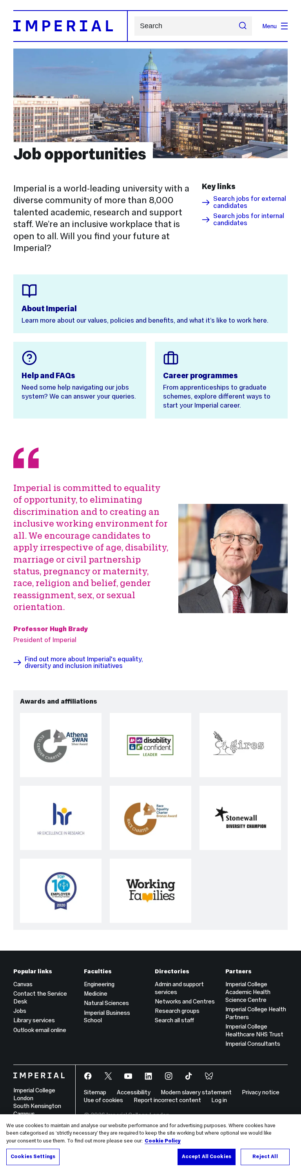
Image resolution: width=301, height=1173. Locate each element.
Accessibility (133, 1092)
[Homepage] (70, 26)
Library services (34, 1020)
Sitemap (95, 1092)
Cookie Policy (163, 1141)
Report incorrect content (167, 1100)
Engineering (99, 984)
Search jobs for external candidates (249, 202)
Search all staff (174, 1020)
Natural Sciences (106, 1003)
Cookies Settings (33, 1156)
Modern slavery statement (196, 1092)
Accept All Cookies (206, 1156)
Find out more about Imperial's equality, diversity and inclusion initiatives (84, 663)
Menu (269, 26)
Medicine (95, 993)
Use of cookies (103, 1100)
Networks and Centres (185, 1001)
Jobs (19, 1010)
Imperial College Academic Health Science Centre (247, 991)
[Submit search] (243, 26)
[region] (150, 1143)
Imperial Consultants (252, 1043)
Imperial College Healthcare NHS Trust (254, 1030)
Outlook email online (39, 1030)
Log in (219, 1100)
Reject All (264, 1156)
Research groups (177, 1010)
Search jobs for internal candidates (248, 219)
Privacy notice (260, 1092)
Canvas (23, 984)
